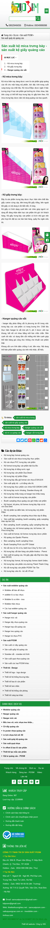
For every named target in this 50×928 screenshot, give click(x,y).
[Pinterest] (31, 782)
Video (39, 772)
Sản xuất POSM (10, 640)
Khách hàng (11, 772)
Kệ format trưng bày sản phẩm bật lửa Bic (21, 466)
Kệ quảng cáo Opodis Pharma (16, 537)
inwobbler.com (31, 911)
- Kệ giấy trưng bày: (14, 67)
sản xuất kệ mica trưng (25, 418)
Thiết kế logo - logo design (15, 672)
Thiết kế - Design (10, 668)
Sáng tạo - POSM (26, 772)
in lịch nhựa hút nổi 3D (13, 735)
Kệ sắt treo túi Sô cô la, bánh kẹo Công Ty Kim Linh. (25, 548)
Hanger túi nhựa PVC (13, 636)
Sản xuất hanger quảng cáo (15, 613)
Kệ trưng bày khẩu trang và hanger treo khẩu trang (24, 494)
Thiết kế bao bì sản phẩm (15, 682)
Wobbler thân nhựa (12, 604)
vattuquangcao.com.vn (13, 911)
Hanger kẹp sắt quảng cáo (15, 627)
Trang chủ (8, 768)
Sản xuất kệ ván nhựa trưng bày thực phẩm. (22, 459)
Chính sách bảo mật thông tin (17, 813)
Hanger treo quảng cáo (14, 631)
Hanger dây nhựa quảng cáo (16, 622)
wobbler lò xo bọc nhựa (14, 595)
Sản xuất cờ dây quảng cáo (16, 645)
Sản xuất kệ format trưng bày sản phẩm (20, 497)
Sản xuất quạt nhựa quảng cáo (17, 659)
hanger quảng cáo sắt (33, 428)
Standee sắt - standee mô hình (17, 654)
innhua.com (8, 915)
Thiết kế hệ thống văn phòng (16, 691)
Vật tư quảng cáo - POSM (14, 756)
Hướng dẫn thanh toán (15, 821)
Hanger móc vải (11, 618)
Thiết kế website (28, 924)
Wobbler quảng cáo (11, 710)
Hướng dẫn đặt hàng (14, 825)
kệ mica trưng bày (12, 428)
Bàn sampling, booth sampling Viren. (18, 541)
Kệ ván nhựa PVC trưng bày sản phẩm (19, 462)
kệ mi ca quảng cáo (13, 433)
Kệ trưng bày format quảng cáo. (17, 455)
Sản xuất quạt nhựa (11, 743)
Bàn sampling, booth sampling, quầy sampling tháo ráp (26, 525)
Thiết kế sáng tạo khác (14, 695)
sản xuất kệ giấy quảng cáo (16, 423)
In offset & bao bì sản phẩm (15, 748)
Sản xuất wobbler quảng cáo (15, 586)
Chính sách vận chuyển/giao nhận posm (22, 817)
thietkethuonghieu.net (17, 907)
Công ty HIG (41, 924)
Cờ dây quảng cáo (11, 727)
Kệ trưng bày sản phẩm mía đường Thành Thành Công (26, 564)
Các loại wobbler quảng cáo (16, 608)
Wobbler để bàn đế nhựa (14, 590)
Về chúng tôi (21, 768)
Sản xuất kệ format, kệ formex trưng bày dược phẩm (25, 534)
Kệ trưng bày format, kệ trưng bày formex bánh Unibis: (26, 561)
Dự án (41, 768)
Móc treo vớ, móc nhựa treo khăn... (18, 722)
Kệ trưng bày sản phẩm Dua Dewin (18, 473)
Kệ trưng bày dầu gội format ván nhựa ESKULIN (23, 480)
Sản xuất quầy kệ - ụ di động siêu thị (18, 483)
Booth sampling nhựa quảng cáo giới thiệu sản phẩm (25, 501)
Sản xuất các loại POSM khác (17, 663)
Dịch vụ (32, 768)
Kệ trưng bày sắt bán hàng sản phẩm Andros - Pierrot (25, 551)
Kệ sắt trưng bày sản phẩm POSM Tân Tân (21, 568)
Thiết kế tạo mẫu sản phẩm (15, 752)
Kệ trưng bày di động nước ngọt (17, 469)
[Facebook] (14, 782)
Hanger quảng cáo (11, 714)
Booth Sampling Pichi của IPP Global (19, 544)
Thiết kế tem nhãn (12, 686)
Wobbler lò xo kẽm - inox (15, 599)
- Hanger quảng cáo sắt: (16, 70)
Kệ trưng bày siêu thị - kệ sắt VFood (18, 571)
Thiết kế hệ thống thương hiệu (17, 677)
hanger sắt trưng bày (34, 433)
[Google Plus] (20, 782)
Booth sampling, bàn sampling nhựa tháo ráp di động (25, 516)
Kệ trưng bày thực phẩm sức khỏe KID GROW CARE (25, 487)
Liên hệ (24, 776)
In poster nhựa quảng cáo (14, 731)
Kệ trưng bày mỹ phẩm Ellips (16, 476)
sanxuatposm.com (37, 907)
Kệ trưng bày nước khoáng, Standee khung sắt (23, 490)
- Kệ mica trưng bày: (14, 63)
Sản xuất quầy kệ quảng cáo (16, 650)
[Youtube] (25, 782)
